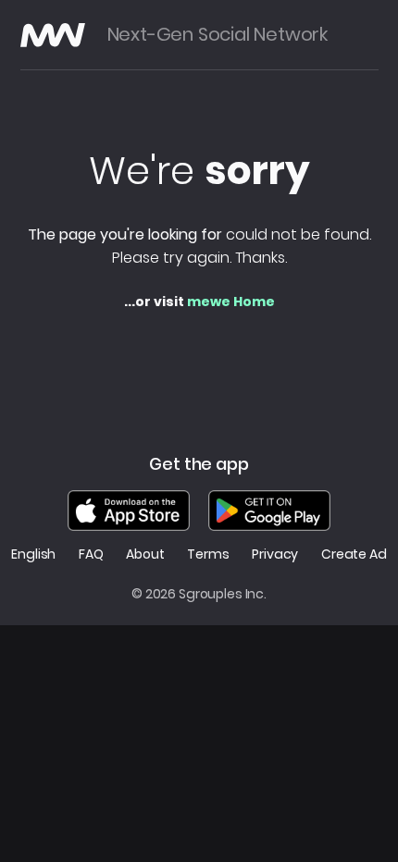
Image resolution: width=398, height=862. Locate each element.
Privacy (275, 554)
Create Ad (354, 554)
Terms (208, 554)
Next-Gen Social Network (217, 34)
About (145, 554)
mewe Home (231, 301)
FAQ (91, 554)
